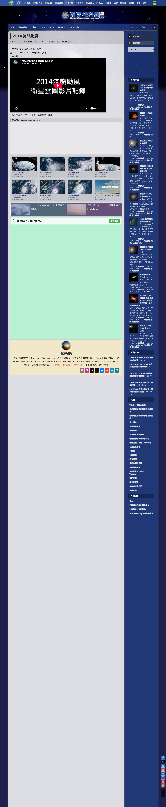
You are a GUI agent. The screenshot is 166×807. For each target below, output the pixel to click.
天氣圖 (132, 451)
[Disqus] (66, 252)
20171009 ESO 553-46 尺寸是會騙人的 (146, 168)
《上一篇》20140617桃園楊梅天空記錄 (47, 207)
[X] (97, 370)
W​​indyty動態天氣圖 (137, 405)
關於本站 (133, 490)
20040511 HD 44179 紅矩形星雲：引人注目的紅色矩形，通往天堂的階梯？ (141, 300)
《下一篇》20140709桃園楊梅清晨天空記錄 (103, 207)
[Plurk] (107, 370)
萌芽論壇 (114, 221)
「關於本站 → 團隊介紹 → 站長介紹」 (67, 365)
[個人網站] (82, 370)
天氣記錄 (52, 41)
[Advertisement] (66, 138)
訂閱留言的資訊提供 (137, 509)
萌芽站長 (29, 41)
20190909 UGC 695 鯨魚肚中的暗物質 (146, 87)
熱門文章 (133, 478)
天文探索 (147, 107)
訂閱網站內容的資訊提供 (139, 505)
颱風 (58, 41)
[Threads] (92, 370)
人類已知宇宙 (145, 274)
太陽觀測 (133, 455)
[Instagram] (87, 370)
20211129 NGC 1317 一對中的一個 (146, 249)
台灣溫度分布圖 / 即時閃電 (140, 443)
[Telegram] (112, 370)
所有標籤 (133, 459)
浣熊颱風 (67, 41)
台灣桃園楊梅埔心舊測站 (139, 439)
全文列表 (133, 422)
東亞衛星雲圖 (134, 467)
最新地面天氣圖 (135, 463)
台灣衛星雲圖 (134, 447)
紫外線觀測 (133, 482)
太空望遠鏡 (135, 109)
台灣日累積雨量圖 (136, 434)
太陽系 (135, 243)
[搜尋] (154, 27)
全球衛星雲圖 (134, 426)
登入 (131, 501)
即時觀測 (133, 430)
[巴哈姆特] (117, 370)
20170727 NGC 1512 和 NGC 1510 (146, 328)
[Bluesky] (102, 370)
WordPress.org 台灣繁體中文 (141, 513)
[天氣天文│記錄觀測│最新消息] (83, 18)
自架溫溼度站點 (135, 486)
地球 (140, 243)
